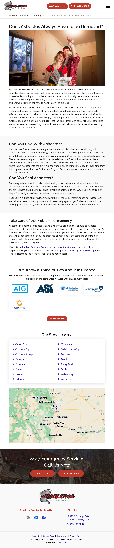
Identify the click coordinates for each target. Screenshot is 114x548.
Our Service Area (57, 335)
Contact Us (58, 6)
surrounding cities (63, 247)
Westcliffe (66, 379)
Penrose (65, 354)
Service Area (48, 536)
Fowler (18, 369)
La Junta (19, 379)
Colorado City (22, 349)
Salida (64, 369)
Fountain (20, 364)
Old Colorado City (70, 349)
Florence (19, 359)
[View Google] (28, 517)
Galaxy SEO (62, 542)
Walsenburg (67, 374)
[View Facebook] (44, 517)
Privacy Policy (76, 536)
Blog (38, 15)
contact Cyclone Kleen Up (81, 250)
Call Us (42, 473)
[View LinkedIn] (36, 517)
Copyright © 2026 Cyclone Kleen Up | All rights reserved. (58, 539)
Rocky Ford (67, 364)
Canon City (21, 344)
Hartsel (19, 374)
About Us (27, 15)
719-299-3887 (81, 6)
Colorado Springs (40, 247)
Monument (67, 344)
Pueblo (26, 247)
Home (14, 15)
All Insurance (57, 318)
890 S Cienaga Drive (81, 518)
